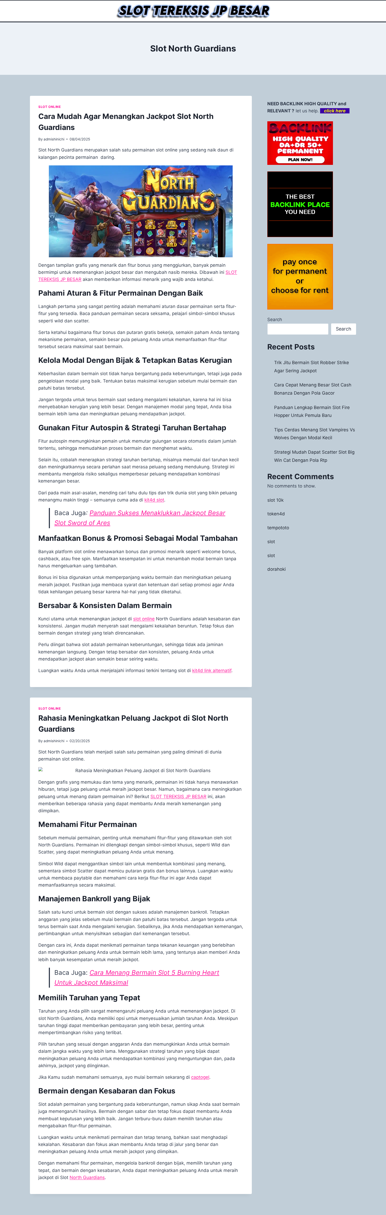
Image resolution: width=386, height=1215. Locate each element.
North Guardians (87, 1177)
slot (271, 541)
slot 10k (275, 500)
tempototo (278, 527)
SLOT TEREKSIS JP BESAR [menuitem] (178, 796)
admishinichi (54, 139)
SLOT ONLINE (49, 107)
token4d (276, 513)
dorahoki (276, 569)
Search (274, 319)
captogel (200, 1077)
